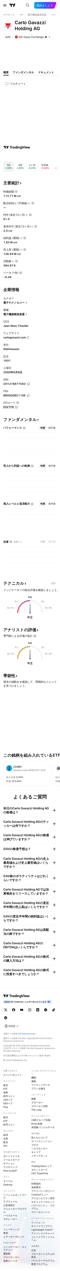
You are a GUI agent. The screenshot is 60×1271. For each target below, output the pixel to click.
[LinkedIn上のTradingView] (37, 1010)
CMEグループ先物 (40, 1120)
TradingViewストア (41, 1166)
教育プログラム (39, 1264)
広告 (33, 1250)
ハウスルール (10, 1215)
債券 (5, 1092)
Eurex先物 (36, 1123)
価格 (33, 1081)
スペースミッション (41, 1141)
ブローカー (37, 1102)
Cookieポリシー (39, 1194)
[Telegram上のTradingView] (45, 1010)
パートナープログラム (43, 1260)
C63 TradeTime (39, 1173)
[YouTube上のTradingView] (21, 1010)
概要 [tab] (6, 72)
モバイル (8, 1181)
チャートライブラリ (41, 1226)
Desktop (7, 1184)
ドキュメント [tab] (46, 72)
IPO (5, 1145)
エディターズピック (13, 1236)
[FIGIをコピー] (28, 395)
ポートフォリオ (11, 1156)
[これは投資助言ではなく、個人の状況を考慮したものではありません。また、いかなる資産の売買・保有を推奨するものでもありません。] (34, 636)
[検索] (27, 5)
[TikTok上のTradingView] (53, 1010)
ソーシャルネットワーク (15, 1196)
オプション (9, 1163)
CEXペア (7, 1099)
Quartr (47, 1055)
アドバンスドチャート (43, 1233)
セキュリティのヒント (43, 1201)
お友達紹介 (9, 1205)
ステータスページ (40, 1212)
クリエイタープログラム (15, 1210)
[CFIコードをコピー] (16, 407)
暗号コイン (9, 1096)
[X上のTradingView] (5, 1010)
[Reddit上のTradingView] (5, 1017)
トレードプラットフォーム (43, 1238)
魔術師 (6, 1253)
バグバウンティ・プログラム (43, 1207)
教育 (5, 1233)
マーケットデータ (40, 1084)
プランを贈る (38, 1088)
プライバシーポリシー (43, 1190)
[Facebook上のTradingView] (13, 1010)
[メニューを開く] (5, 5)
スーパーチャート (12, 1074)
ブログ (34, 1144)
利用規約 (36, 1183)
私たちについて (39, 1137)
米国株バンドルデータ (43, 1127)
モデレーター (10, 1219)
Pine (5, 1107)
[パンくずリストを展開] (21, 14)
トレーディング (11, 1229)
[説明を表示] (16, 191)
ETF (5, 1088)
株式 (5, 1085)
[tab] (42, 428)
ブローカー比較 (39, 1106)
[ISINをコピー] (28, 383)
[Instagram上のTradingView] (29, 1010)
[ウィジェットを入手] (53, 583)
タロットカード (39, 1169)
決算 (5, 1138)
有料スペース (10, 1260)
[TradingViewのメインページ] (13, 5)
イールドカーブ (11, 1159)
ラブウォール (10, 1201)
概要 (33, 1098)
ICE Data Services (26, 1033)
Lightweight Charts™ (42, 1229)
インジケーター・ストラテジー (15, 1248)
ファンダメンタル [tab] (23, 72)
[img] (45, 36)
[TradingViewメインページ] (16, 996)
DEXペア (7, 1103)
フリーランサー (11, 1257)
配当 (5, 1142)
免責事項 (36, 1187)
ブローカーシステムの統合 (43, 1255)
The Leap (36, 1109)
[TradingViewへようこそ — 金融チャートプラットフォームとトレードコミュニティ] (16, 147)
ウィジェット (38, 1222)
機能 (33, 1077)
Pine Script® (10, 1170)
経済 (5, 1134)
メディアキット (39, 1155)
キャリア (36, 1152)
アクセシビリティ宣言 (43, 1198)
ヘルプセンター (39, 1148)
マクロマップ (10, 1167)
